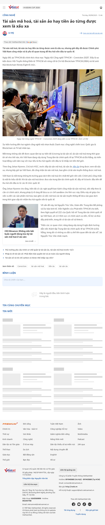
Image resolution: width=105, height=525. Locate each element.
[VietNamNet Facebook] (73, 505)
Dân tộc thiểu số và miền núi (62, 444)
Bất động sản (28, 454)
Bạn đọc (26, 460)
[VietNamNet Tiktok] (84, 505)
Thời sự (6, 434)
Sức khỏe (27, 434)
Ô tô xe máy (28, 444)
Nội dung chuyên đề (59, 449)
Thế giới (6, 460)
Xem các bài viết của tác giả (92, 33)
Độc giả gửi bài (92, 510)
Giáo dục (6, 454)
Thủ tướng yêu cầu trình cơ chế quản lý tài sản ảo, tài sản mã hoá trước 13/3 (39, 250)
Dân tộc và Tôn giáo (11, 444)
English (53, 454)
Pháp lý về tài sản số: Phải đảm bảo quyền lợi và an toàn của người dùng (37, 254)
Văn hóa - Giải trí (30, 429)
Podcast (81, 439)
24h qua (81, 444)
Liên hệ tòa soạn (30, 484)
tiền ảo (76, 167)
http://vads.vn (71, 486)
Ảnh (79, 424)
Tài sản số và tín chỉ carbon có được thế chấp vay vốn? (29, 258)
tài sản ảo (63, 266)
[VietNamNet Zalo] (89, 505)
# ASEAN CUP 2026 (32, 7)
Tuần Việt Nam (56, 424)
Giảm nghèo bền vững (60, 434)
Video (80, 429)
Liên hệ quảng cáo (67, 470)
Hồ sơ (52, 460)
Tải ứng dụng (69, 510)
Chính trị (6, 429)
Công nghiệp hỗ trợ (58, 429)
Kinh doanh (8, 439)
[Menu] (4, 7)
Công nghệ (9, 15)
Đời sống (27, 424)
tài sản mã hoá (37, 266)
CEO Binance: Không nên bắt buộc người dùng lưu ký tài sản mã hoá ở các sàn (19, 234)
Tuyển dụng (81, 514)
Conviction (22, 266)
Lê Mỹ (11, 32)
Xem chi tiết (29, 241)
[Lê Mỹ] (5, 33)
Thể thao (6, 449)
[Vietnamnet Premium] (10, 425)
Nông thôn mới (56, 439)
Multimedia (83, 434)
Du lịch (26, 449)
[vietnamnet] (14, 9)
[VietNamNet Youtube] (79, 505)
